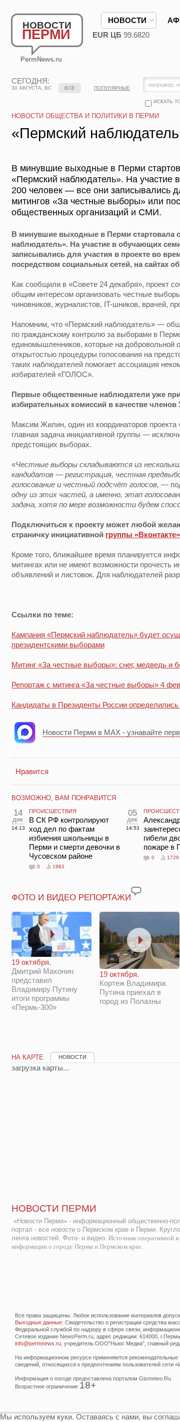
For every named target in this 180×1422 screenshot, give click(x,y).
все (69, 88)
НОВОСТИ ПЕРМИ (54, 1208)
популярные (112, 88)
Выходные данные (38, 1322)
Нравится (32, 771)
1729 (173, 857)
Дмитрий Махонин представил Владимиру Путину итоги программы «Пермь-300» (45, 984)
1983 (58, 866)
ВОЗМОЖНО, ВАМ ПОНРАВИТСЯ (64, 798)
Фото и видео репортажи (71, 897)
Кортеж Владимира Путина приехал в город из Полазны (133, 987)
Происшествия (52, 811)
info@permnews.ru (38, 1343)
